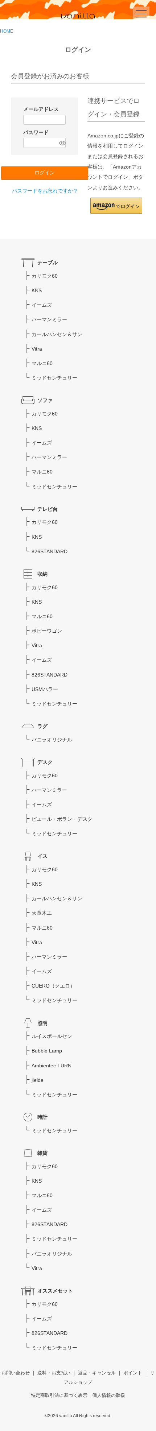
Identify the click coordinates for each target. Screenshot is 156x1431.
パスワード (36, 132)
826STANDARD (49, 551)
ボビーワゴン (47, 631)
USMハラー (45, 689)
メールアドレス (41, 109)
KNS (37, 290)
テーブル (47, 262)
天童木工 (42, 913)
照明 (42, 1023)
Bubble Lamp (47, 1051)
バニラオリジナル (52, 740)
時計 (42, 1117)
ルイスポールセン (52, 1036)
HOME (6, 31)
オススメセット (55, 1291)
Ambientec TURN (51, 1065)
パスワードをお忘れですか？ (45, 191)
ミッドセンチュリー (54, 378)
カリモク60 (45, 276)
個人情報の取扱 (108, 1395)
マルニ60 (42, 363)
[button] (116, 206)
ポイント (132, 1373)
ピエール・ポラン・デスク (62, 819)
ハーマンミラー (49, 319)
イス (42, 856)
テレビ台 (47, 509)
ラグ (42, 726)
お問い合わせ (15, 1373)
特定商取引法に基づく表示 (59, 1395)
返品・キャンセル (97, 1373)
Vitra (37, 349)
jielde (38, 1080)
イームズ (42, 305)
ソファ (45, 400)
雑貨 (42, 1153)
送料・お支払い (53, 1373)
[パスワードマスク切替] (61, 143)
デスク (45, 762)
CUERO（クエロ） (53, 986)
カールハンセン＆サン (57, 334)
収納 (42, 574)
